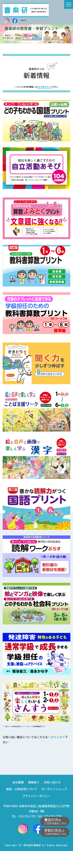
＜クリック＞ (56, 737)
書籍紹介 (33, 782)
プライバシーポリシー (36, 796)
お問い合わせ (52, 782)
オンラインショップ (54, 789)
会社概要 (18, 782)
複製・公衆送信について (21, 789)
